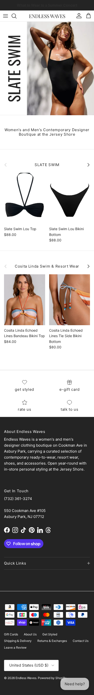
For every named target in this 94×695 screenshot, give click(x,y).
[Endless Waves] (47, 16)
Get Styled (49, 634)
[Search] (16, 15)
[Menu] (5, 15)
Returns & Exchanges (52, 641)
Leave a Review (15, 647)
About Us (30, 634)
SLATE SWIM (47, 165)
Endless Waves (26, 678)
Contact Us (80, 641)
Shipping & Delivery (18, 641)
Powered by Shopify (52, 678)
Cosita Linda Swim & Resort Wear (47, 266)
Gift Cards (11, 634)
